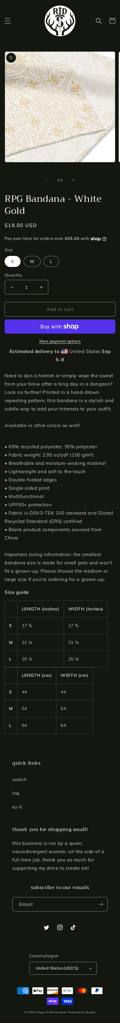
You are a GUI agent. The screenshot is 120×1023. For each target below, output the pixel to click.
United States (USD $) (57, 968)
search (19, 779)
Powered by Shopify (82, 1012)
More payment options (60, 341)
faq (15, 793)
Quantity (13, 274)
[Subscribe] (100, 904)
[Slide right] (73, 180)
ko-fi (17, 807)
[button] (7, 21)
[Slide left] (46, 180)
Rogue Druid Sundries (51, 1012)
